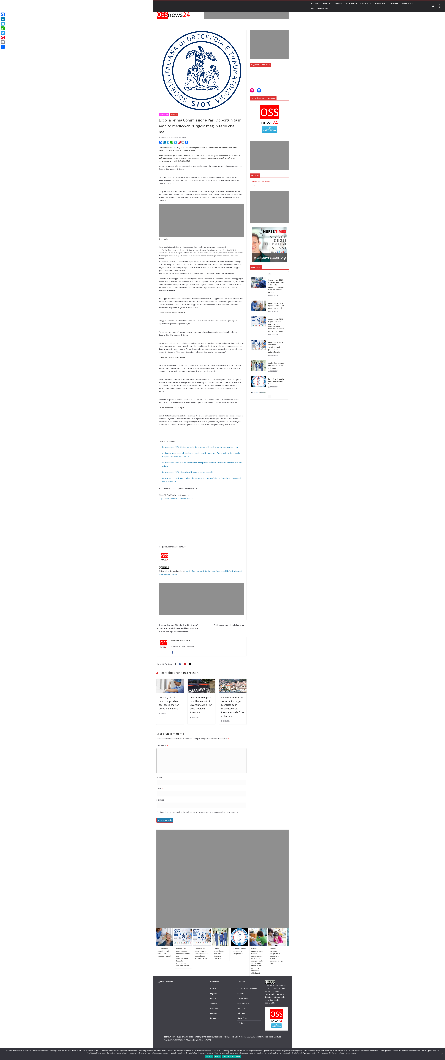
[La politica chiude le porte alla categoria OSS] (258, 319)
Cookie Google (243, 1003)
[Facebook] (2, 14)
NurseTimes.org (218, 1037)
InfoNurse (394, 3)
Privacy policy (242, 998)
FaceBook (241, 1008)
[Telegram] (2, 23)
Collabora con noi (319, 9)
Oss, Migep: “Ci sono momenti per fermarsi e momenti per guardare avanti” (276, 385)
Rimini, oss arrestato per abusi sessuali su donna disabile (269, 952)
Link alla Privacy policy (232, 1056)
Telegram (241, 1013)
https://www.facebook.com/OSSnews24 (175, 498)
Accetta (209, 1056)
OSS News (315, 3)
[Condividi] (2, 47)
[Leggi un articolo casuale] (439, 6)
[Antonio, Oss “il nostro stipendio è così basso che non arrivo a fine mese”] (170, 680)
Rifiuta (217, 1056)
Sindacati (338, 3)
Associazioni (351, 3)
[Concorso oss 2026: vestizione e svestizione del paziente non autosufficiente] (258, 282)
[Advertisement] (246, 14)
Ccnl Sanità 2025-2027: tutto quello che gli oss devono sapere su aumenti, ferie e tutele (288, 955)
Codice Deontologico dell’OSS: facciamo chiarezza (276, 303)
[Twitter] (2, 33)
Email (159, 788)
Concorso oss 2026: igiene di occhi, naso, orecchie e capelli (187, 472)
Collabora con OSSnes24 (247, 989)
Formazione (380, 3)
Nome (159, 777)
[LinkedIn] (2, 19)
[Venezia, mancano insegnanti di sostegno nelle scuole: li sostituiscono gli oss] (258, 363)
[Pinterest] (2, 37)
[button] (370, 3)
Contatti (253, 185)
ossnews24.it (169, 1037)
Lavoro (326, 3)
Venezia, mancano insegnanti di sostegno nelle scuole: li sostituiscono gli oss (276, 365)
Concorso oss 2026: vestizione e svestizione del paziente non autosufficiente (275, 285)
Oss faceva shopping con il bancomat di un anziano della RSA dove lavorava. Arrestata (201, 705)
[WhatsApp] (2, 28)
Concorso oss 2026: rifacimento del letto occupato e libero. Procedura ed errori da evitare (201, 447)
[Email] (2, 42)
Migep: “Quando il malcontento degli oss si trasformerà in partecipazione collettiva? (250, 955)
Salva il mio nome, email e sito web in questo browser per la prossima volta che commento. (199, 812)
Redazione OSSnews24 (178, 138)
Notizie (213, 989)
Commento (162, 745)
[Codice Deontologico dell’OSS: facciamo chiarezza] (258, 303)
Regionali (364, 3)
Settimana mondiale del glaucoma (229, 625)
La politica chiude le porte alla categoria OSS (276, 319)
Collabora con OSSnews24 (260, 181)
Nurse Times (407, 3)
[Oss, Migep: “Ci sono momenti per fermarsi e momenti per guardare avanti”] (258, 384)
